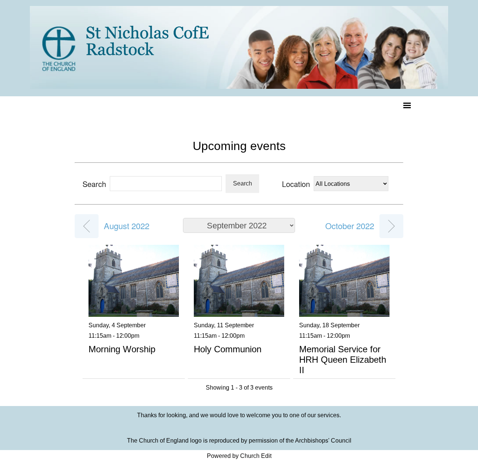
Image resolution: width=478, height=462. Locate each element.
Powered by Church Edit (239, 456)
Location (296, 183)
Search (242, 183)
